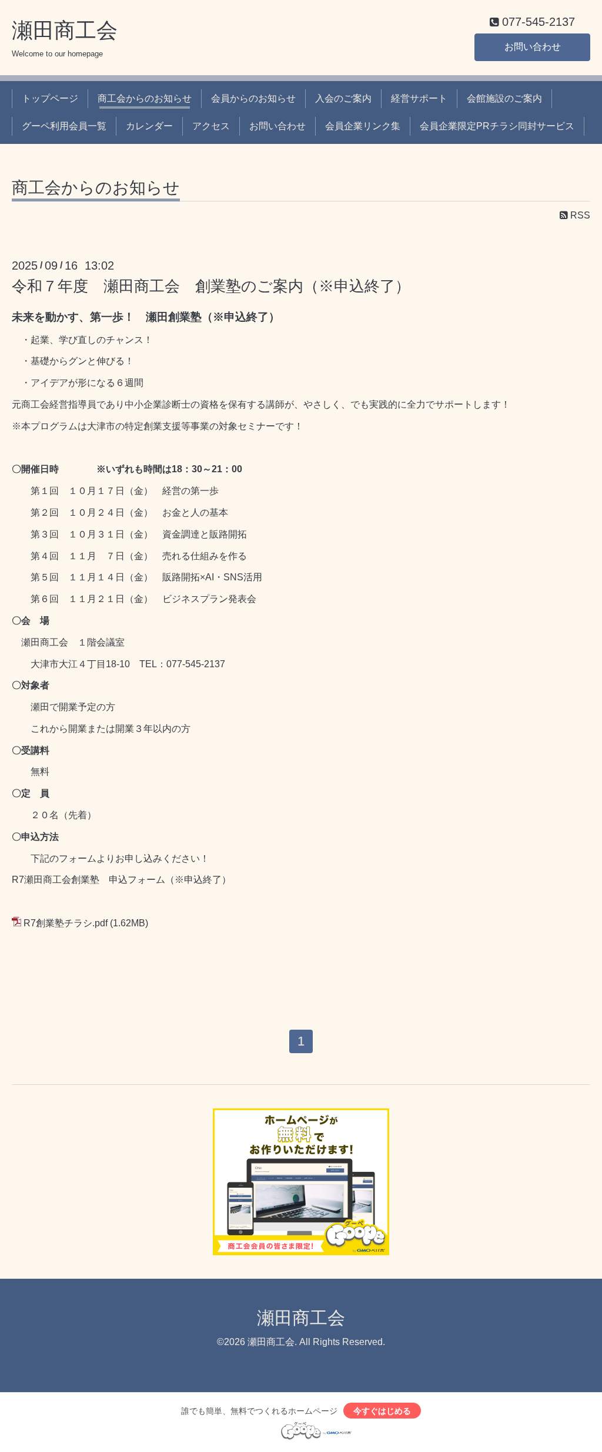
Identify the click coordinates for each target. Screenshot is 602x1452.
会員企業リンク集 (362, 126)
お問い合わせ (532, 47)
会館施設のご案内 (504, 98)
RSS (579, 215)
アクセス (211, 126)
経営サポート (419, 98)
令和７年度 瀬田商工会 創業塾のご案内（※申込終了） (211, 286)
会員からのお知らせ (253, 98)
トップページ (50, 98)
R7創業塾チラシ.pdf (66, 923)
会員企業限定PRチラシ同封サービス (497, 126)
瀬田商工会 (65, 30)
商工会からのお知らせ (145, 98)
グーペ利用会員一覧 (64, 126)
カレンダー (149, 126)
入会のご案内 (343, 98)
